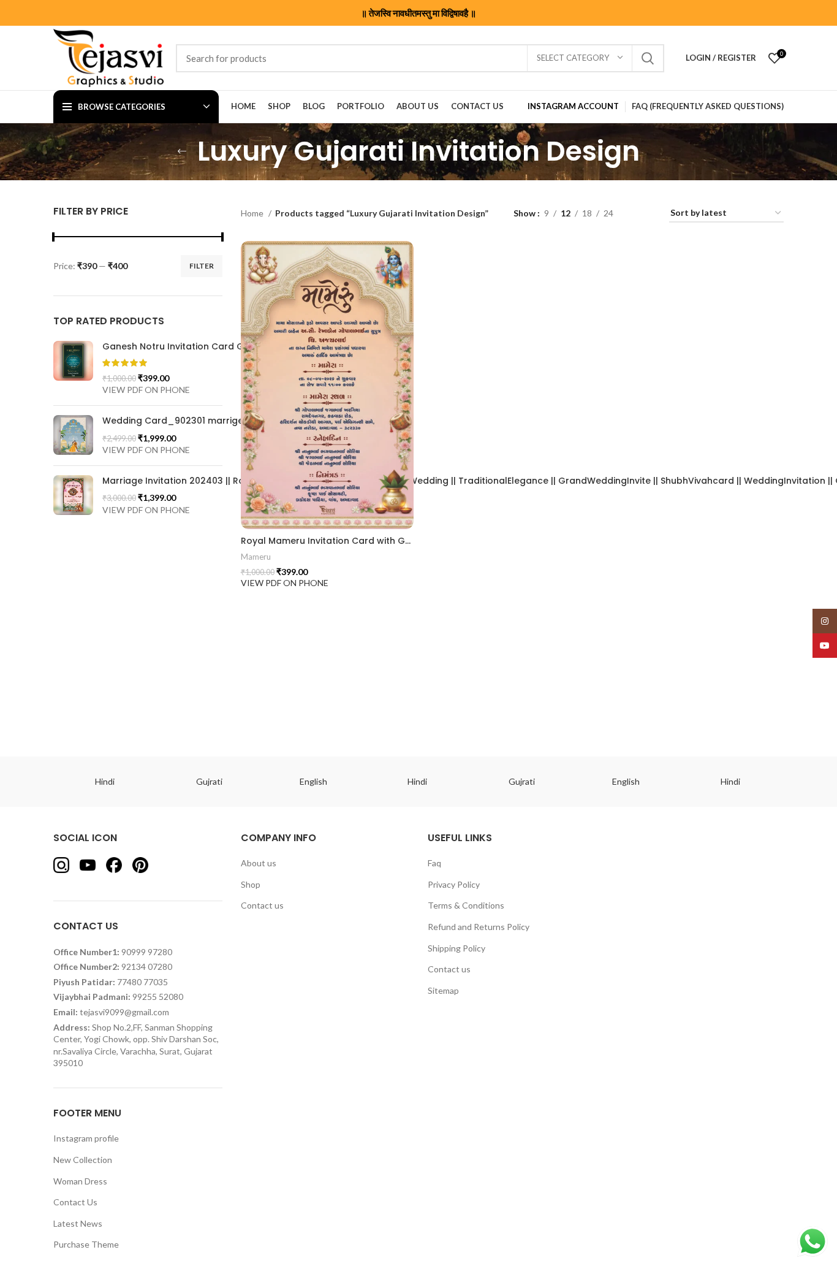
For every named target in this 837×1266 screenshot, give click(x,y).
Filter (201, 265)
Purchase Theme (86, 1244)
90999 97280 (146, 952)
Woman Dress (80, 1181)
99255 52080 (157, 996)
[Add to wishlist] (410, 256)
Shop (250, 884)
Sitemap (443, 990)
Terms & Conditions (466, 905)
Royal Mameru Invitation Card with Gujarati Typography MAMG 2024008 (402, 541)
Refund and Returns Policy (478, 926)
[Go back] (182, 151)
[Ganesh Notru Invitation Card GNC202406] (73, 368)
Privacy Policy (454, 884)
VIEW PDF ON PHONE (146, 389)
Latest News (77, 1223)
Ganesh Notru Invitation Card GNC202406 (196, 347)
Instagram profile (86, 1138)
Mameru (256, 557)
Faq (434, 863)
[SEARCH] (647, 58)
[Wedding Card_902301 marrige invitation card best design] (73, 435)
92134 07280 (146, 966)
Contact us (262, 905)
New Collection (82, 1159)
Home (253, 213)
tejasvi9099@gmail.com (124, 1012)
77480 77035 (142, 982)
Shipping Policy (456, 948)
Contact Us (75, 1202)
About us (258, 863)
